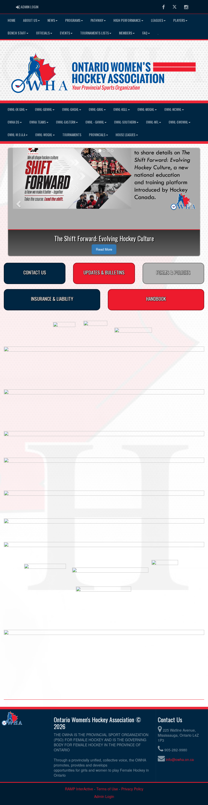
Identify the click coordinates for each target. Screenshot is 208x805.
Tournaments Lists (94, 32)
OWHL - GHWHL (94, 122)
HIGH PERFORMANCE (127, 20)
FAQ (144, 32)
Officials (43, 32)
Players (179, 20)
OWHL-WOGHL (43, 134)
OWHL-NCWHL (172, 109)
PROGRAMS (72, 20)
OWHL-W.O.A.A (16, 134)
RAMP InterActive (79, 788)
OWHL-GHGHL (70, 109)
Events (65, 32)
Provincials (97, 134)
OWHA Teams (37, 122)
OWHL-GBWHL (43, 109)
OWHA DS (13, 122)
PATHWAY (97, 20)
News (51, 20)
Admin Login (104, 796)
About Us (30, 20)
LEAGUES (157, 20)
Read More (104, 249)
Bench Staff (17, 32)
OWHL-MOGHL (145, 109)
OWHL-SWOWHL (178, 122)
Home (11, 20)
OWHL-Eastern (65, 122)
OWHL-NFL (152, 122)
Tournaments (71, 134)
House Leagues (125, 134)
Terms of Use (107, 788)
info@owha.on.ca (180, 759)
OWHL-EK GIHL (16, 109)
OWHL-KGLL (120, 109)
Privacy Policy (132, 788)
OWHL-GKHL (96, 109)
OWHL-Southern (125, 122)
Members (125, 32)
